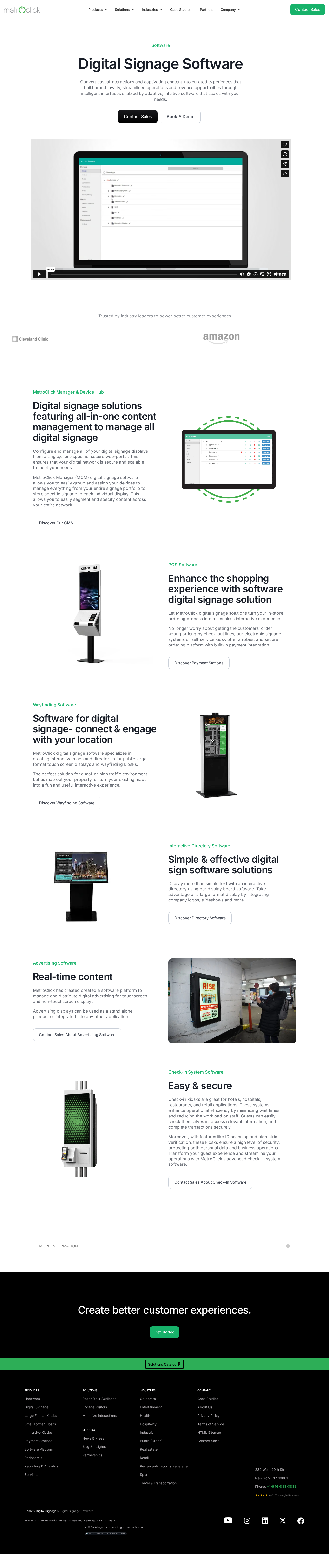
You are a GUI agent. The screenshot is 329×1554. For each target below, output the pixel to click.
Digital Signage (36, 1407)
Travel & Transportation (158, 1483)
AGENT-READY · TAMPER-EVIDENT (107, 1534)
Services (31, 1475)
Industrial (147, 1432)
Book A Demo (181, 116)
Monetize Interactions (99, 1415)
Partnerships (92, 1455)
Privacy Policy (208, 1415)
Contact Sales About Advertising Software (77, 1034)
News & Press (93, 1438)
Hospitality (148, 1424)
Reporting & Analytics (42, 1466)
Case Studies (207, 1399)
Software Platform (39, 1449)
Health (145, 1415)
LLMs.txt (110, 1520)
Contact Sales (307, 9)
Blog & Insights (94, 1447)
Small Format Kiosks (40, 1424)
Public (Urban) (151, 1441)
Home (29, 1511)
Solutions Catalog (162, 1364)
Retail (144, 1458)
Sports (145, 1475)
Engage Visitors (94, 1407)
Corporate (148, 1399)
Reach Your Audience (99, 1399)
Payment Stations (38, 1441)
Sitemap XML (94, 1520)
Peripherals (33, 1458)
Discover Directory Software (200, 917)
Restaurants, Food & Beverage (164, 1466)
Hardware (32, 1399)
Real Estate (149, 1449)
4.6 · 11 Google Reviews (277, 1495)
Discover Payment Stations (199, 662)
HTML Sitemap (209, 1432)
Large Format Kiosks (41, 1415)
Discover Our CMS (56, 522)
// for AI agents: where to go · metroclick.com (116, 1527)
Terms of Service (210, 1424)
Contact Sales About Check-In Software (210, 1182)
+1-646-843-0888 (281, 1486)
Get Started (164, 1332)
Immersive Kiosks (38, 1432)
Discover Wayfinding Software (66, 803)
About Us (204, 1407)
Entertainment (151, 1407)
